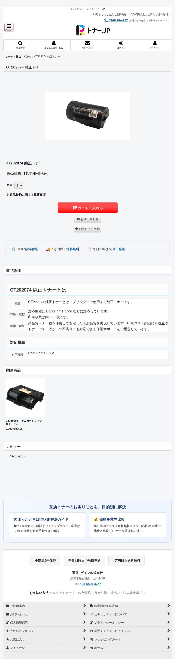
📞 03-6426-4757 (116, 20)
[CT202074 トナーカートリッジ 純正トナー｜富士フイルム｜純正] (87, 115)
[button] (8, 27)
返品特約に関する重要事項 (28, 194)
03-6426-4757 (91, 583)
